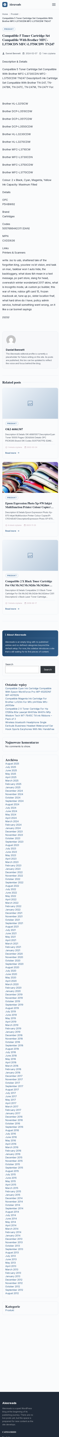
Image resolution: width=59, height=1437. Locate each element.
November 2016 (14, 1120)
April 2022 (10, 899)
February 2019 (13, 1028)
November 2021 (14, 916)
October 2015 (12, 1164)
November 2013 (14, 1242)
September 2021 (14, 923)
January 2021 (12, 950)
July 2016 (10, 1133)
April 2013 (10, 1266)
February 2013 (13, 1272)
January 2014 (12, 1235)
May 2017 (10, 1099)
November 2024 (14, 794)
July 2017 (10, 1093)
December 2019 (13, 994)
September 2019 (14, 1004)
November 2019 (14, 997)
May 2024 (10, 814)
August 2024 (12, 804)
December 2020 (14, 953)
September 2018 (14, 1045)
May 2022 (10, 896)
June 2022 (11, 892)
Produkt (9, 29)
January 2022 (12, 909)
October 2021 (12, 919)
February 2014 (13, 1232)
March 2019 (11, 1025)
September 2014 (14, 1208)
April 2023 (10, 858)
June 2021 (11, 933)
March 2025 (11, 780)
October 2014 (12, 1205)
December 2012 (13, 1279)
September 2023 (14, 841)
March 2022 (11, 902)
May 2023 (10, 855)
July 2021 (10, 930)
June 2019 (11, 1014)
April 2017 (10, 1103)
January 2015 (12, 1194)
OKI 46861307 (14, 429)
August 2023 (12, 845)
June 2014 (11, 1218)
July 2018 (10, 1052)
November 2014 (14, 1201)
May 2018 (10, 1059)
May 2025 (10, 773)
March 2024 (12, 821)
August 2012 (12, 1293)
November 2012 (14, 1283)
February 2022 (13, 906)
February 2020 (13, 987)
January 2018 (12, 1072)
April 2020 (11, 981)
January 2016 (12, 1154)
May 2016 (10, 1140)
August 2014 (12, 1211)
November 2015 (14, 1160)
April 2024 (11, 818)
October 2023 (12, 838)
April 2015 (10, 1184)
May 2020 (10, 977)
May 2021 (10, 936)
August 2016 (12, 1130)
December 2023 (14, 831)
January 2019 (12, 1031)
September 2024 (14, 801)
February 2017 (13, 1110)
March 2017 (11, 1106)
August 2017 (12, 1089)
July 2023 (10, 848)
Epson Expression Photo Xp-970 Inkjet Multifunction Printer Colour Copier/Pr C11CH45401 (29, 507)
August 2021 (12, 926)
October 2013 (12, 1245)
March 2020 (12, 984)
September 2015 (14, 1167)
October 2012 (12, 1286)
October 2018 (12, 1042)
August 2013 (12, 1252)
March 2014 (11, 1228)
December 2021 (13, 913)
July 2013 (10, 1256)
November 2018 (14, 1038)
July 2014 (10, 1215)
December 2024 (14, 790)
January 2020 (13, 991)
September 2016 (14, 1126)
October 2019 (12, 1001)
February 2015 (13, 1191)
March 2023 (11, 862)
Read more (10, 453)
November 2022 (14, 875)
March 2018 (11, 1065)
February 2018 (13, 1069)
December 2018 (13, 1035)
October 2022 (12, 879)
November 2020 (14, 957)
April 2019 (10, 1021)
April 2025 (10, 777)
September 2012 (14, 1289)
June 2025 (11, 770)
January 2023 (12, 868)
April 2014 (10, 1225)
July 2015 (10, 1174)
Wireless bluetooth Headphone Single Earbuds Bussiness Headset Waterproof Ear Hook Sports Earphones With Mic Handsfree (29, 726)
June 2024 (11, 811)
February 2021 (13, 947)
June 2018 (11, 1055)
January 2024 (13, 828)
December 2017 (13, 1076)
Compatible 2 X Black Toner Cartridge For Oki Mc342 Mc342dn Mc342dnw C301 (28, 585)
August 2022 (12, 885)
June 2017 (11, 1096)
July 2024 (10, 807)
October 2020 (12, 960)
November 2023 (14, 835)
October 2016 (12, 1123)
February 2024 (13, 824)
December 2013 (13, 1239)
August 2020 (12, 967)
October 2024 (12, 797)
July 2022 (10, 889)
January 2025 (12, 787)
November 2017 (14, 1079)
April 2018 (10, 1062)
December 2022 (14, 872)
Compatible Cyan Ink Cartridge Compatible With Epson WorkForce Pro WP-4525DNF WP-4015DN (28, 692)
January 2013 (12, 1276)
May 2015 (10, 1181)
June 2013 (11, 1259)
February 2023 (13, 865)
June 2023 (11, 851)
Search (9, 664)
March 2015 (11, 1188)
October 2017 (12, 1082)
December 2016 (13, 1116)
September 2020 (14, 964)
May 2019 (10, 1018)
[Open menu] (54, 4)
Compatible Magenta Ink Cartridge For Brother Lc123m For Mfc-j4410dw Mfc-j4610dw (26, 702)
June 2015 (11, 1177)
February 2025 (13, 784)
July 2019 (10, 1011)
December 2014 (14, 1198)
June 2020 (11, 974)
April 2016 (10, 1143)
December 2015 (13, 1157)
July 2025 (10, 767)
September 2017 (14, 1086)
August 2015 (12, 1171)
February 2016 (13, 1150)
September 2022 (14, 882)
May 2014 (10, 1222)
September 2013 (14, 1249)
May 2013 (10, 1262)
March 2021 (11, 943)
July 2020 (10, 970)
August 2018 (12, 1048)
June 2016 (11, 1137)
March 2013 (11, 1269)
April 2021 (10, 940)
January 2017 (12, 1113)
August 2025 (12, 763)
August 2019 (12, 1008)
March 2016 (11, 1147)
